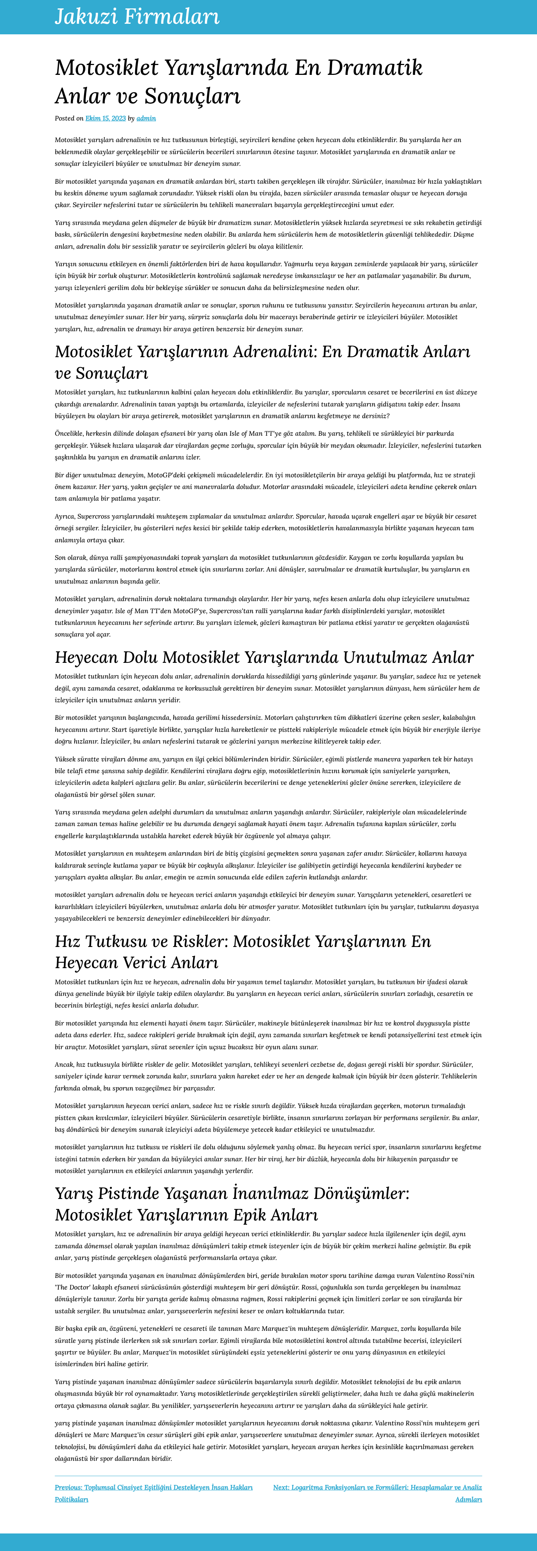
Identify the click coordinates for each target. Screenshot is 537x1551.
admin (146, 118)
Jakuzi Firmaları (137, 16)
